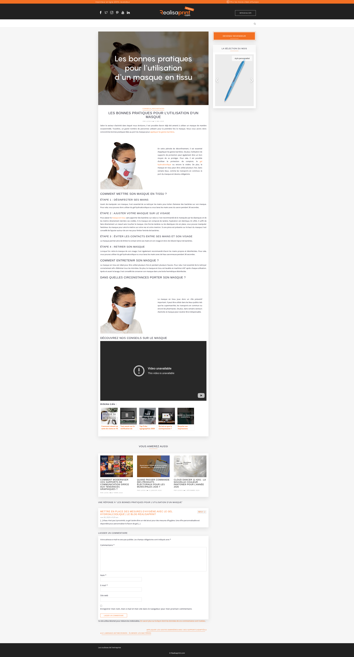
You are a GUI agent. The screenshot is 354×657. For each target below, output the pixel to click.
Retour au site (245, 13)
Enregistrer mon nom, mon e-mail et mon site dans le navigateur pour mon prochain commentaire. (146, 609)
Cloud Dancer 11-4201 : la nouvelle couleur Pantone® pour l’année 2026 (190, 483)
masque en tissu (119, 217)
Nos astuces (158, 108)
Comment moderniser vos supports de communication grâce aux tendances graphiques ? (114, 484)
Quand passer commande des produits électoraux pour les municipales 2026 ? (153, 483)
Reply (200, 512)
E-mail (104, 585)
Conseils (147, 108)
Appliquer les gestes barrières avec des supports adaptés (176, 630)
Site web (104, 595)
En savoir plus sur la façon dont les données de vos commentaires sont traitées (172, 621)
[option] (116, 475)
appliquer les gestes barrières (162, 132)
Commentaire (107, 545)
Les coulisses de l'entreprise (109, 647)
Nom (103, 575)
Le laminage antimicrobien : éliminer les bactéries (126, 633)
